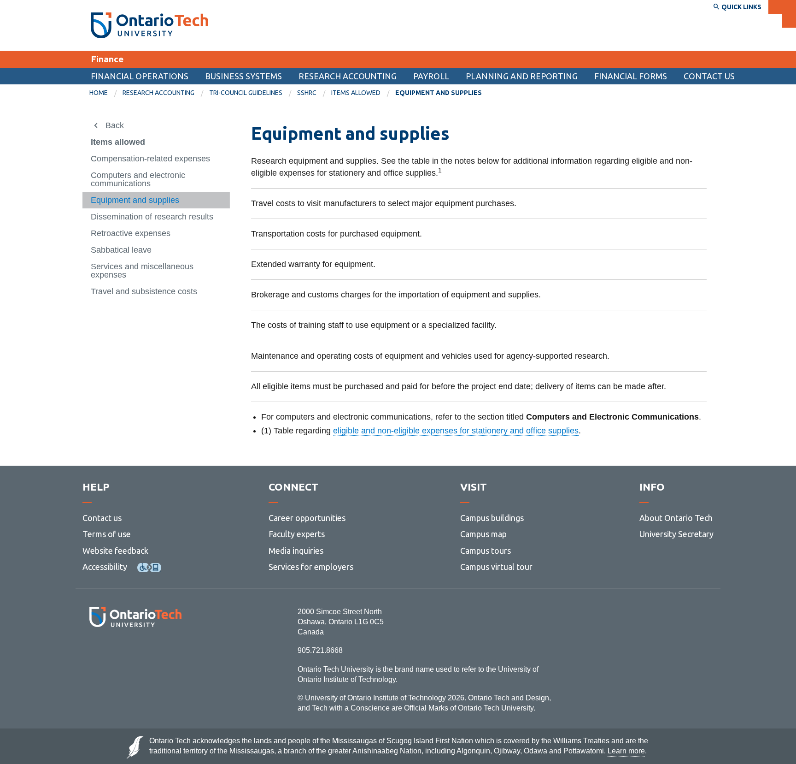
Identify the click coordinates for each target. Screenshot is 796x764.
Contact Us (709, 76)
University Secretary (676, 534)
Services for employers (311, 566)
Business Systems (243, 76)
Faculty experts (297, 534)
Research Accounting (347, 76)
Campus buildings (492, 517)
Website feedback (115, 550)
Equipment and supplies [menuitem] (438, 92)
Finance (107, 59)
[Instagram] (135, 652)
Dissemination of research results (152, 216)
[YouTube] (176, 652)
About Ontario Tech (676, 517)
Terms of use (106, 534)
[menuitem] (106, 93)
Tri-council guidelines (245, 92)
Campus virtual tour (496, 566)
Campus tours (485, 550)
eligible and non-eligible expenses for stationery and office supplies (456, 430)
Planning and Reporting (522, 76)
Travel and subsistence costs (144, 291)
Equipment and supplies (135, 200)
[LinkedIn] (156, 652)
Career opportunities (307, 517)
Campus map (483, 534)
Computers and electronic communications (138, 179)
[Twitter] (115, 652)
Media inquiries (296, 550)
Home (98, 92)
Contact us (102, 517)
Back (114, 125)
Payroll (431, 76)
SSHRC (306, 92)
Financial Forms (630, 76)
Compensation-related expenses (150, 158)
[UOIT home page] (149, 25)
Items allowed (355, 92)
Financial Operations (139, 76)
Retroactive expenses (130, 233)
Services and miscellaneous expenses (142, 270)
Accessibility (104, 566)
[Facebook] (94, 652)
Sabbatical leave (121, 250)
